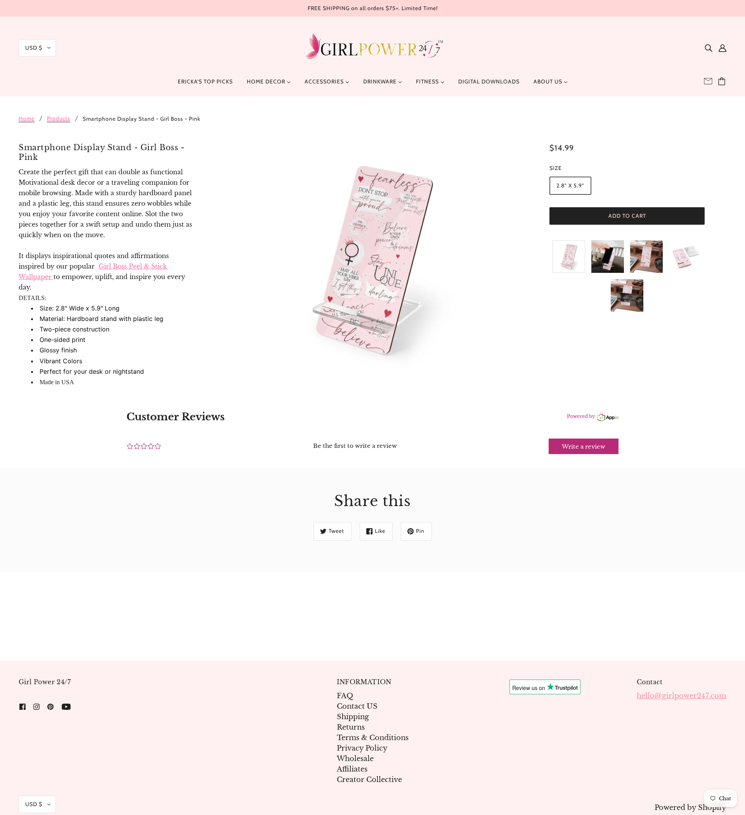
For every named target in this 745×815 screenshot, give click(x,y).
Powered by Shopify (690, 807)
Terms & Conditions (373, 738)
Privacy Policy (362, 748)
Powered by (581, 416)
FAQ (345, 696)
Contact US (357, 706)
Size (555, 168)
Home (27, 119)
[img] (709, 48)
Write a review (583, 446)
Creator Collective (369, 779)
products (58, 119)
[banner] (372, 47)
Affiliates (352, 769)
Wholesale (355, 758)
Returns (351, 727)
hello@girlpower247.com (681, 696)
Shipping (353, 717)
